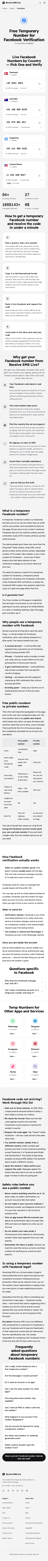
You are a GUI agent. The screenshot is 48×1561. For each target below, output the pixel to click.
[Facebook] (8, 1491)
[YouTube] (17, 1491)
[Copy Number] (39, 84)
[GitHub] (22, 1491)
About (27, 1508)
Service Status (7, 1523)
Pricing (27, 1518)
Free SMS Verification (32, 1533)
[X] (3, 1491)
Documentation (7, 1503)
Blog (26, 1513)
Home (4, 8)
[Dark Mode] (40, 3)
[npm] (27, 1491)
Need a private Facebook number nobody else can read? (24, 1457)
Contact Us (6, 1518)
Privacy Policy (7, 1533)
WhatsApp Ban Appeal (33, 1538)
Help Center (6, 1508)
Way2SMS (28, 1528)
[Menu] (44, 3)
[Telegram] (13, 1491)
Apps (12, 8)
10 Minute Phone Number (34, 1523)
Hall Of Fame (29, 1543)
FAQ (3, 1513)
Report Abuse (7, 1538)
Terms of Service (8, 1528)
